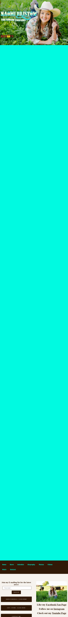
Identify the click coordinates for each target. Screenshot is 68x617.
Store (12, 565)
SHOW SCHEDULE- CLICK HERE (16, 599)
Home (4, 565)
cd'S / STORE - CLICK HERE (16, 608)
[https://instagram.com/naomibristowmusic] (65, 565)
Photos (41, 565)
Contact (13, 570)
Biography (31, 565)
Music (4, 570)
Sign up (16, 592)
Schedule (21, 565)
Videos (50, 565)
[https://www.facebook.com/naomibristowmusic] (60, 565)
